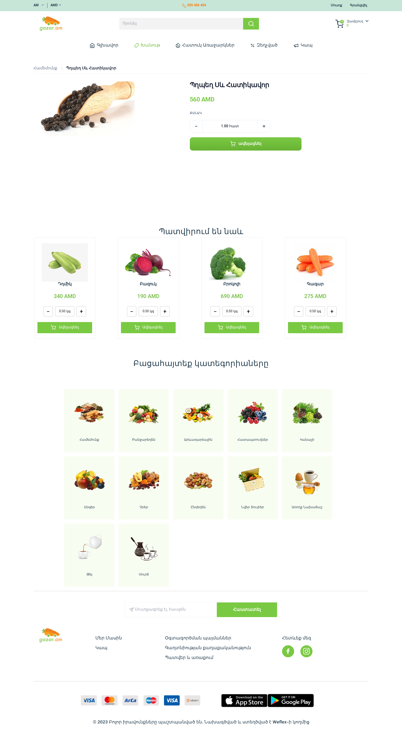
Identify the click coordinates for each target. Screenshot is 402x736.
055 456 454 (196, 5)
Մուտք (336, 5)
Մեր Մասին (108, 638)
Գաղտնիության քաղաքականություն (208, 648)
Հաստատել (247, 609)
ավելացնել (249, 144)
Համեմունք (45, 68)
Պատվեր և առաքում (189, 658)
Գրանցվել (358, 5)
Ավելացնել (69, 327)
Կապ (101, 648)
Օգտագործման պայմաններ (198, 638)
